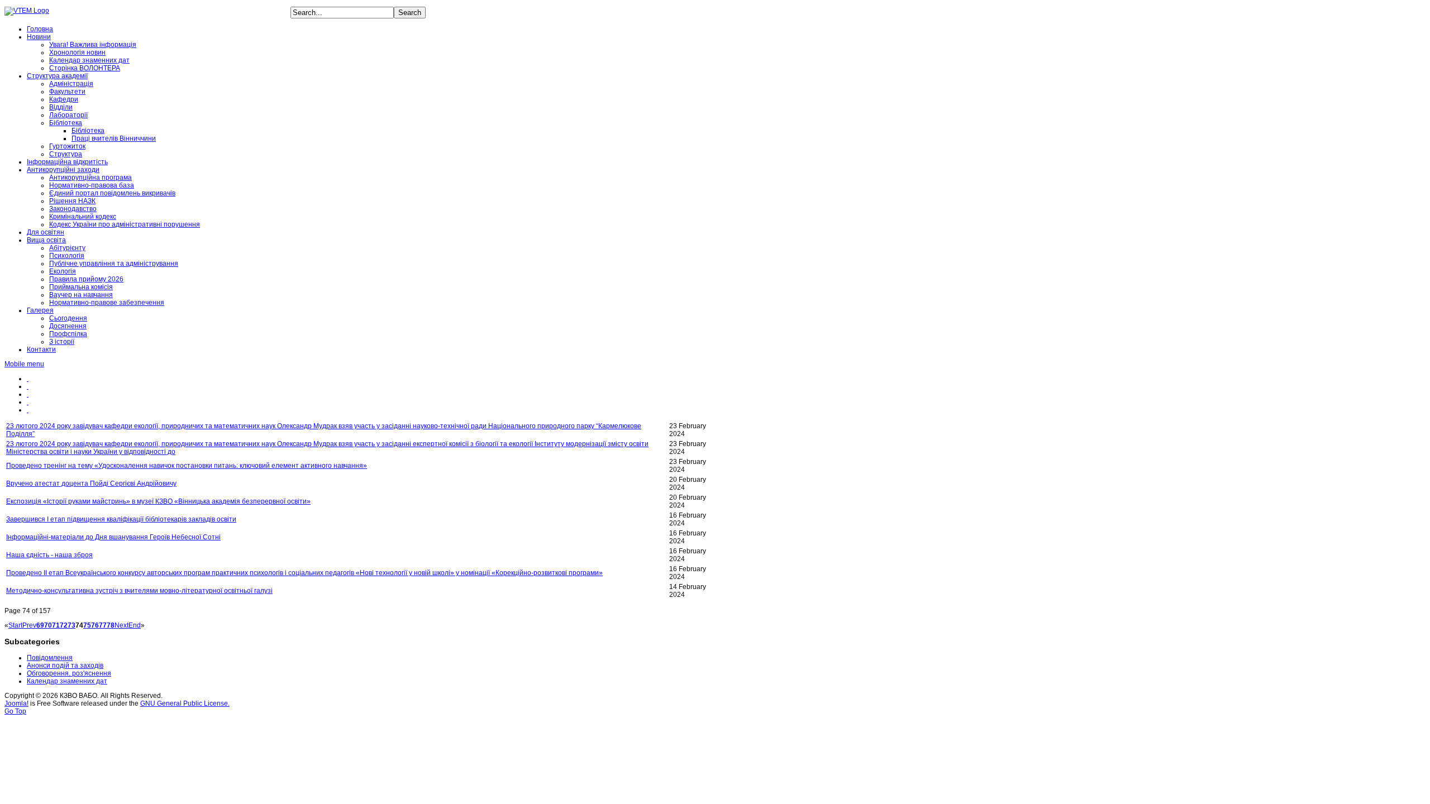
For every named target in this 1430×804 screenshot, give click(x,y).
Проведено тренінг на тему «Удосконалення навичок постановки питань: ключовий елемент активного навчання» (186, 466)
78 (111, 625)
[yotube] (27, 386)
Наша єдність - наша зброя (49, 555)
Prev (29, 625)
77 (103, 625)
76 (95, 625)
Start (15, 625)
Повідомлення (50, 658)
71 (56, 625)
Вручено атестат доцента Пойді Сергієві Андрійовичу (91, 483)
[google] (27, 410)
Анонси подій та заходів (65, 665)
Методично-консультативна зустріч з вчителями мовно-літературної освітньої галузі (139, 591)
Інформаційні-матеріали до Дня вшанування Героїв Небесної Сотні (113, 537)
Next (121, 625)
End (134, 625)
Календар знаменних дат (67, 681)
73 (71, 625)
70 (48, 625)
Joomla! (16, 703)
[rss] (27, 394)
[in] (27, 402)
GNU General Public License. (185, 703)
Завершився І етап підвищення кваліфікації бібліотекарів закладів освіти (121, 519)
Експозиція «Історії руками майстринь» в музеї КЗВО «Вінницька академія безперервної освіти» (158, 501)
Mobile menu (24, 364)
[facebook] (27, 378)
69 (40, 625)
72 (64, 625)
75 (87, 625)
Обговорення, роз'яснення (69, 673)
